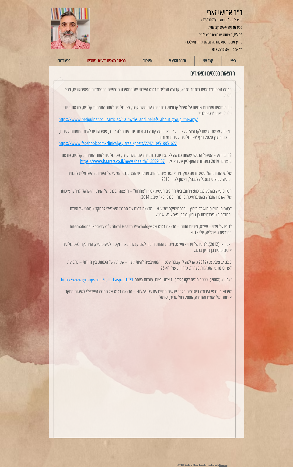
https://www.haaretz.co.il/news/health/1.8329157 (122, 161)
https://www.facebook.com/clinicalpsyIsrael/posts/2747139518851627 (118, 143)
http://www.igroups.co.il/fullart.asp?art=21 (97, 280)
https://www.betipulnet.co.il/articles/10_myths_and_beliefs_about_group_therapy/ (128, 119)
